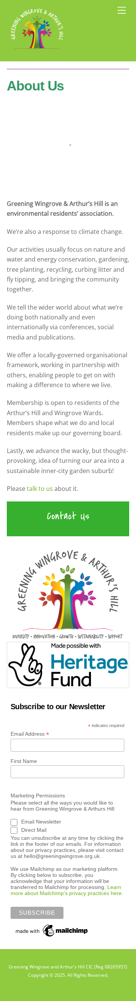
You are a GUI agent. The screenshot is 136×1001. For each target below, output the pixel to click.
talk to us (40, 488)
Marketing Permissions (38, 795)
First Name (24, 761)
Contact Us (68, 516)
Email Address (30, 734)
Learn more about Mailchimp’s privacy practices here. (67, 890)
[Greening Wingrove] (37, 51)
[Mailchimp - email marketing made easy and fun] (52, 936)
